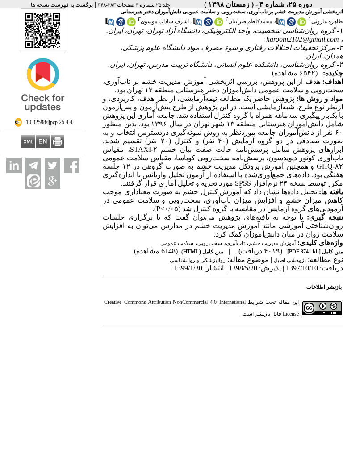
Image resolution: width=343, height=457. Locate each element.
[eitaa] (33, 181)
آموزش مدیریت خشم (272, 243)
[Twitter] (52, 165)
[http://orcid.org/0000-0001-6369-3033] (218, 24)
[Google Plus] (52, 181)
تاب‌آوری (235, 243)
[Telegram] (33, 165)
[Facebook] (71, 165)
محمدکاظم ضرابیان (250, 21)
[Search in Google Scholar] (291, 24)
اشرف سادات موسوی (165, 21)
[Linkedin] (14, 165)
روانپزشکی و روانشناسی (198, 260)
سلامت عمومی (176, 243)
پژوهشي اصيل (290, 260)
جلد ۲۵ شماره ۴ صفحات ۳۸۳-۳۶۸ (134, 5)
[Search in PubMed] (280, 24)
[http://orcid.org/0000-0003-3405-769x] (131, 24)
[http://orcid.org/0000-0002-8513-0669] (301, 24)
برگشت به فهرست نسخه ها (62, 5)
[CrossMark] (43, 115)
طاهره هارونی (327, 21)
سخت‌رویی (209, 243)
